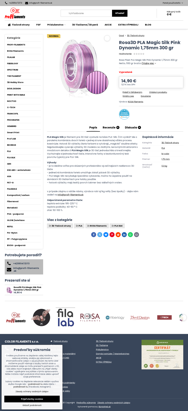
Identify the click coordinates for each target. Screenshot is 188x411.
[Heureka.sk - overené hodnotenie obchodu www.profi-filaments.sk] (124, 118)
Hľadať (119, 13)
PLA (163, 148)
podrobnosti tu (35, 384)
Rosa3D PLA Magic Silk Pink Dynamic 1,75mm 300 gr (27, 288)
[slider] (138, 54)
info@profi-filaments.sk (70, 194)
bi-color (165, 153)
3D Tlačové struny (170, 142)
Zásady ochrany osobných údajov (113, 402)
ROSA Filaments (135, 101)
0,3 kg (164, 166)
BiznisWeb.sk (105, 406)
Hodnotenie (125, 53)
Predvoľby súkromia (86, 402)
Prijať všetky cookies (32, 399)
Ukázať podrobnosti (32, 405)
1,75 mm (166, 159)
